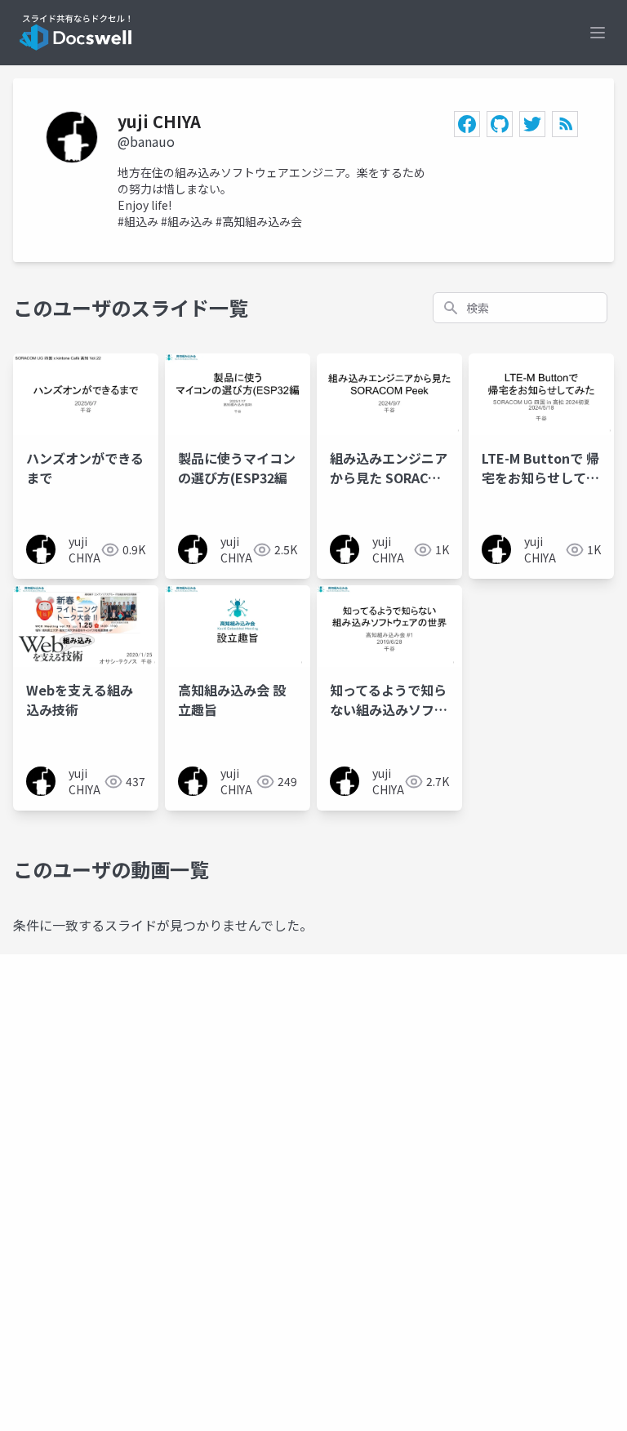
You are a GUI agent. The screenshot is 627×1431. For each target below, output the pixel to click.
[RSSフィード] (565, 124)
